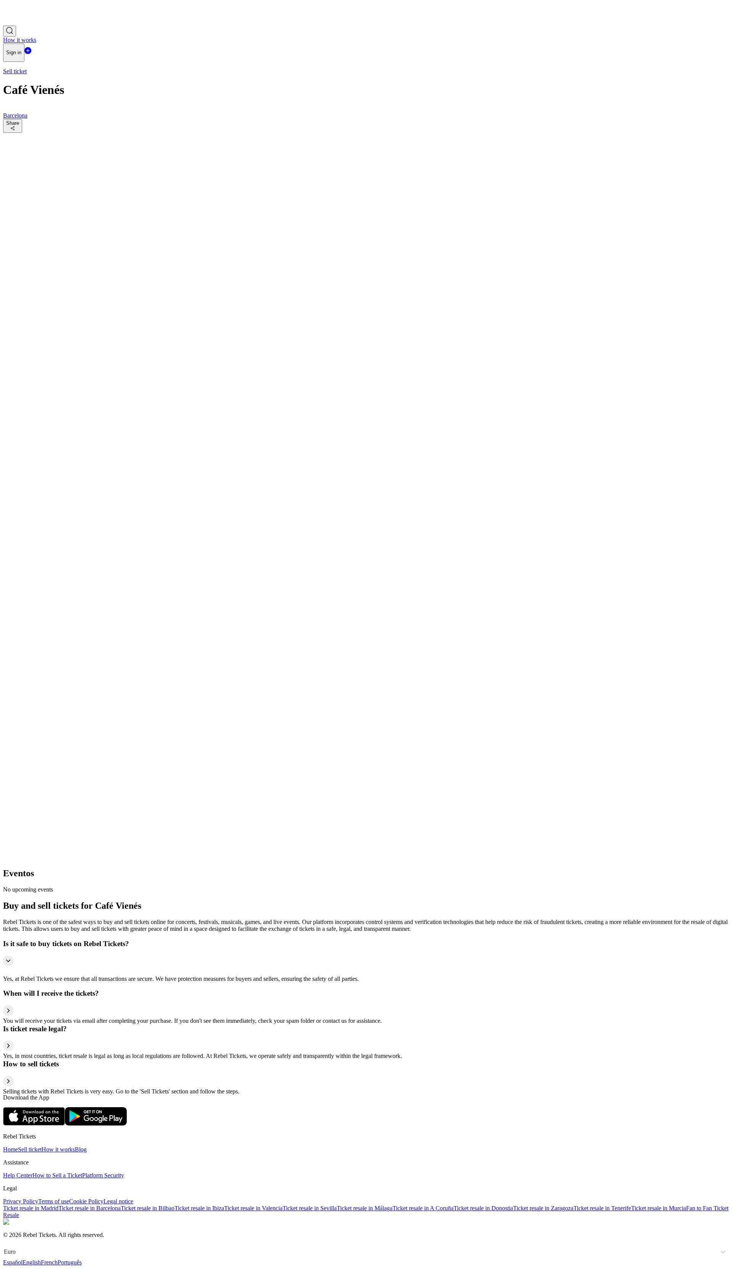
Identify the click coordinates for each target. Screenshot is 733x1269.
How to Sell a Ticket (57, 1175)
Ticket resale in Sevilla (310, 1208)
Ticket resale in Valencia (253, 1208)
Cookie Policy (86, 1201)
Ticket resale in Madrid (30, 1208)
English (32, 1262)
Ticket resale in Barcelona (89, 1208)
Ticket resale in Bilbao (147, 1208)
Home (10, 1149)
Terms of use (53, 1201)
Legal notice (118, 1201)
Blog (81, 1149)
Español (13, 1262)
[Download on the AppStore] (34, 1123)
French (49, 1262)
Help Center (17, 1175)
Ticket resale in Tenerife (602, 1208)
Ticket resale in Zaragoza (543, 1208)
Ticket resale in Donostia (483, 1208)
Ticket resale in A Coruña (423, 1208)
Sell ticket (30, 1149)
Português (70, 1262)
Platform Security (103, 1175)
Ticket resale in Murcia (658, 1208)
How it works (58, 1149)
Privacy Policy (20, 1201)
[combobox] (4, 1251)
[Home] (24, 22)
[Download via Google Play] (96, 1123)
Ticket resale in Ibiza (199, 1208)
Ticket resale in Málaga (364, 1208)
